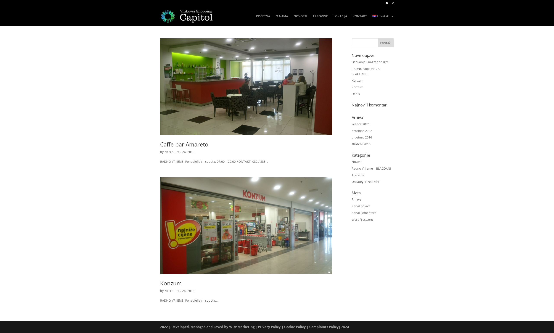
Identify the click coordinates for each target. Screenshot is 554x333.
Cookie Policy (295, 327)
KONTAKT (360, 16)
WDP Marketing (241, 327)
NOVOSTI (300, 16)
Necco (168, 152)
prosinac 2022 (362, 131)
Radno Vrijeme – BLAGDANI (371, 168)
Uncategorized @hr (366, 182)
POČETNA (263, 16)
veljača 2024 (360, 124)
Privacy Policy (269, 327)
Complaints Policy (324, 327)
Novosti (357, 162)
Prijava (356, 199)
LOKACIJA (340, 16)
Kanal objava (361, 206)
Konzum (171, 283)
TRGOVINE (320, 16)
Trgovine (358, 175)
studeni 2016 (361, 144)
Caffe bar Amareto (184, 144)
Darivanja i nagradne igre (370, 62)
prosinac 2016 (362, 137)
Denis (356, 94)
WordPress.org (362, 219)
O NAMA (282, 16)
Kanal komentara (364, 213)
